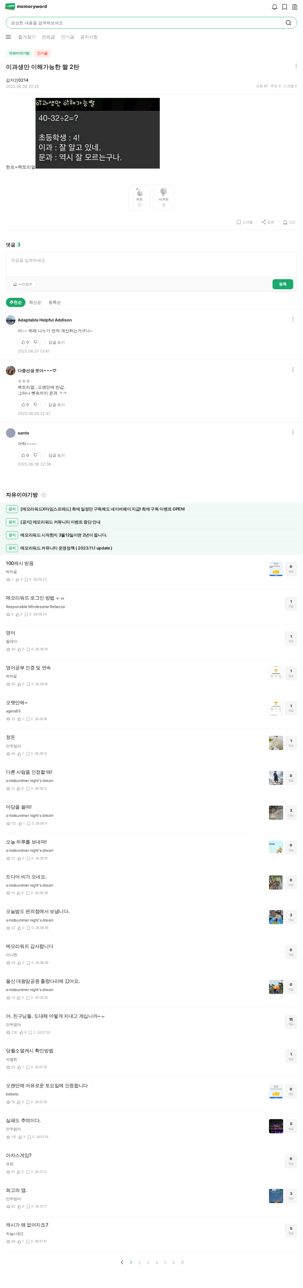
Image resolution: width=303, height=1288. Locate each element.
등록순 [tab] (55, 302)
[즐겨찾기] (43, 494)
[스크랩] (283, 7)
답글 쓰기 (57, 342)
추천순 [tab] (15, 302)
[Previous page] (122, 1262)
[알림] (273, 7)
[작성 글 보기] (293, 7)
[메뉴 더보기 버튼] (8, 37)
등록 (283, 284)
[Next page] (182, 1262)
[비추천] (36, 342)
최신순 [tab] (35, 302)
